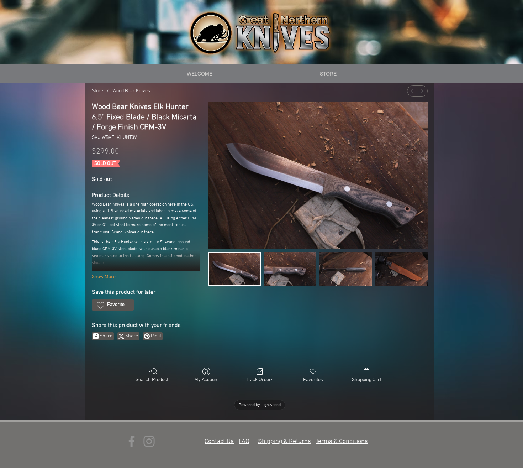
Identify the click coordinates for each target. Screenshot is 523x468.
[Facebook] (131, 441)
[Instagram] (149, 441)
